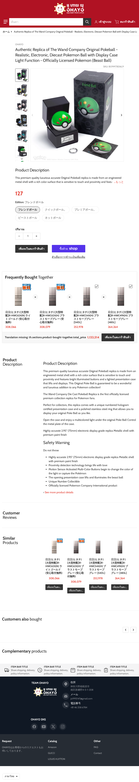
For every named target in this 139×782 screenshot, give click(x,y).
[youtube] (43, 726)
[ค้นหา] (87, 22)
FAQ (96, 747)
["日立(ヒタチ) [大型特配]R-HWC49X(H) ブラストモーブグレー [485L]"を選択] (130, 286)
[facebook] (34, 726)
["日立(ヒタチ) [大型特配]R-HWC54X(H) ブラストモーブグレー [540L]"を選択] (96, 286)
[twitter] (53, 726)
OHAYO (64, 771)
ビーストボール (27, 217)
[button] (5, 21)
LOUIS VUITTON (56, 759)
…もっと (119, 181)
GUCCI (51, 753)
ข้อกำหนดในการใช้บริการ (71, 776)
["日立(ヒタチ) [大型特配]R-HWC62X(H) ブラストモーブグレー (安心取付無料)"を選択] (62, 286)
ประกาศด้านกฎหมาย (93, 776)
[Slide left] (32, 115)
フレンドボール (27, 209)
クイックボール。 (56, 209)
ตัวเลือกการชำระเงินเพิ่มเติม (68, 257)
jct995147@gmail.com (81, 698)
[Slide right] (122, 115)
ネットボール (53, 217)
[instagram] (62, 726)
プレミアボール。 (85, 209)
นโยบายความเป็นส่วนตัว (47, 776)
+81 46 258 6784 (79, 707)
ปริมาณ (19, 229)
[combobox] (50, 22)
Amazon (52, 747)
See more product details (59, 492)
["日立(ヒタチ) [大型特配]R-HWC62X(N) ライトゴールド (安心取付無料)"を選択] (28, 286)
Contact (98, 753)
